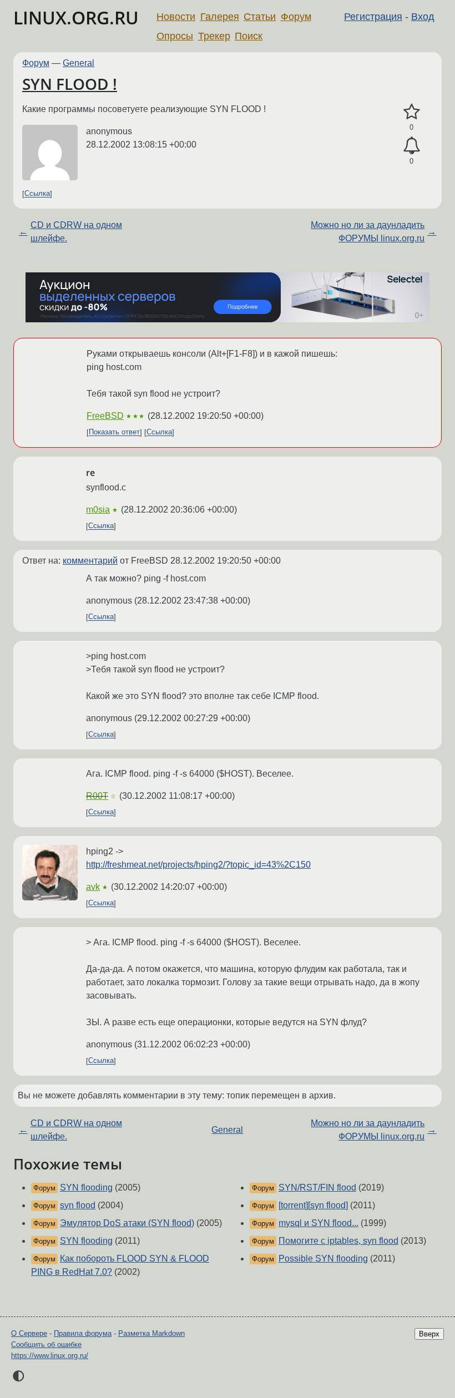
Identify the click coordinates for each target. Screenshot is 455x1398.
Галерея (219, 16)
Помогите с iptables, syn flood (338, 1240)
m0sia (98, 509)
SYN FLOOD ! (69, 83)
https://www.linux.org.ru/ (49, 1355)
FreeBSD (105, 416)
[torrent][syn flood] (313, 1205)
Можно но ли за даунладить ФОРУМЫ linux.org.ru (367, 231)
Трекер (214, 36)
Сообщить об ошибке (46, 1344)
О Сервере (29, 1333)
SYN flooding (86, 1187)
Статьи (260, 16)
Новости (175, 16)
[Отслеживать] (411, 146)
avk (93, 887)
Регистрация (373, 16)
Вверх (429, 1334)
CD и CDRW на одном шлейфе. (76, 231)
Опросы (174, 36)
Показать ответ (114, 432)
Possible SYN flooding (323, 1258)
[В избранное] (411, 112)
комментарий (90, 560)
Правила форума (83, 1333)
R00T (97, 796)
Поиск (248, 36)
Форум (296, 16)
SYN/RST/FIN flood (317, 1187)
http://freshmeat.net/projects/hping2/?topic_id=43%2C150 (198, 864)
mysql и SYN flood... (318, 1223)
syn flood (77, 1205)
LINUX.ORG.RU (76, 17)
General (78, 63)
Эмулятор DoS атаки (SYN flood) (127, 1223)
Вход (422, 16)
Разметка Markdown (151, 1333)
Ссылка (37, 194)
